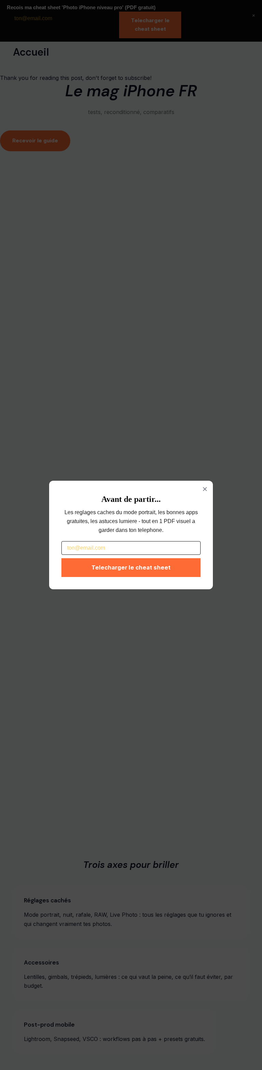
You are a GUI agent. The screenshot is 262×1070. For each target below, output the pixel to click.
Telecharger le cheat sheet (131, 567)
